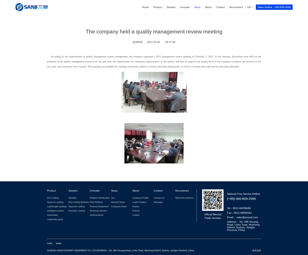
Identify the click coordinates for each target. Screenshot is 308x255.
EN (249, 7)
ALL (113, 198)
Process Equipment (99, 206)
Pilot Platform (96, 202)
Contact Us (159, 198)
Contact (220, 7)
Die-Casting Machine (78, 202)
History (135, 206)
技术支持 (256, 250)
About (208, 7)
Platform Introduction (100, 198)
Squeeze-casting (55, 202)
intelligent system (55, 211)
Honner (136, 211)
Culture (136, 215)
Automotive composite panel (55, 217)
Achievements (97, 215)
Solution (171, 7)
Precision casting (76, 211)
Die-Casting (53, 198)
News (197, 7)
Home (145, 7)
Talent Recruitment (184, 198)
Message (158, 202)
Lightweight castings (57, 206)
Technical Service (98, 211)
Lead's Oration (139, 202)
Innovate (185, 7)
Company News (119, 206)
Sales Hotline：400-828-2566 (274, 7)
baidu (58, 243)
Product (157, 7)
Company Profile (140, 198)
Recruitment (236, 7)
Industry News (118, 202)
